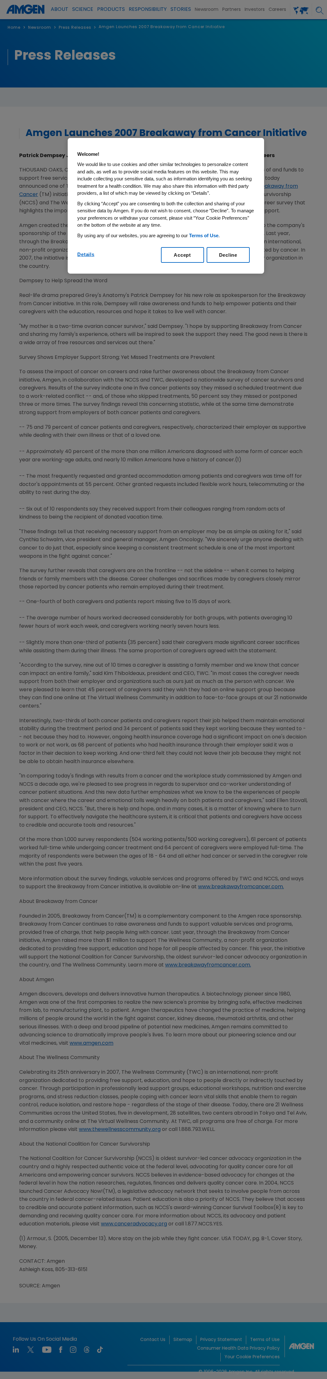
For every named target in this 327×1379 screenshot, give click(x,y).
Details (85, 254)
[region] (166, 206)
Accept (182, 255)
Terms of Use (203, 235)
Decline (228, 255)
